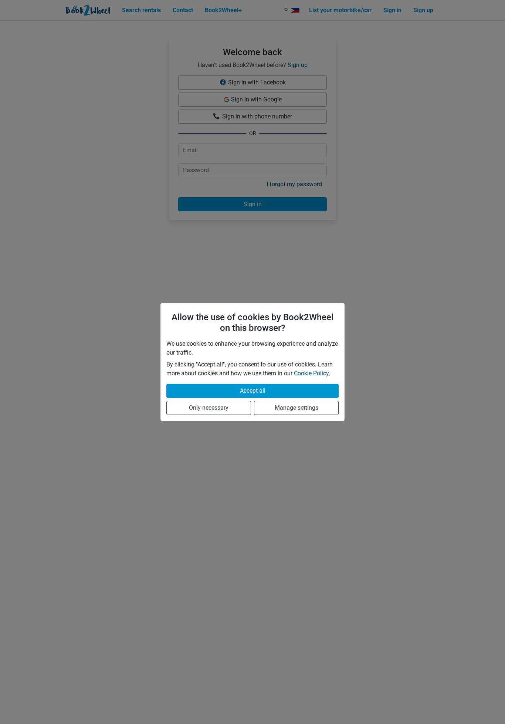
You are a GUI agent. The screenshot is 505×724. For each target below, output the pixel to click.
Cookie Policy (311, 373)
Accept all (252, 390)
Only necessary (208, 407)
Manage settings (296, 407)
